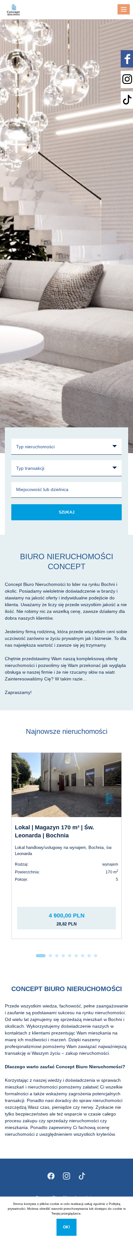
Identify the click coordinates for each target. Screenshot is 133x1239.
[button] (40, 956)
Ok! (66, 1227)
